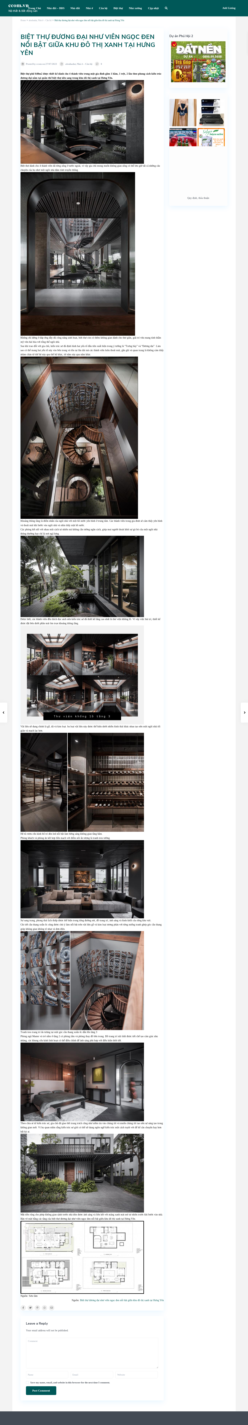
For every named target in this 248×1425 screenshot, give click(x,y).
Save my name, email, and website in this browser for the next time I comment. (70, 1382)
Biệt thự (118, 8)
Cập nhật (153, 8)
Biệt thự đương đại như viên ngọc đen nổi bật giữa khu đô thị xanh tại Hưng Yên (122, 1300)
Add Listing (228, 8)
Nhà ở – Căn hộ (45, 20)
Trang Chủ (34, 8)
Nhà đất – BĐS (55, 8)
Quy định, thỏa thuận (198, 198)
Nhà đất (75, 8)
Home (23, 20)
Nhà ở (89, 8)
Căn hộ (103, 8)
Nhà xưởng (135, 8)
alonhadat (33, 20)
